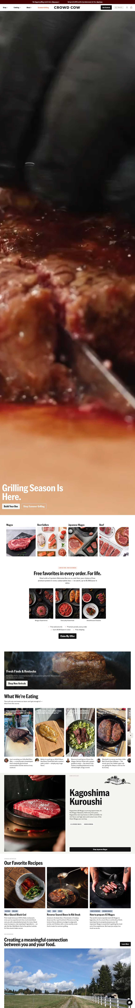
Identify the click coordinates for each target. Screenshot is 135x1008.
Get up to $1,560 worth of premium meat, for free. (85, 2)
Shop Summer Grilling (34, 506)
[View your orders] (131, 7)
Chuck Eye (108, 761)
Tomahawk (67, 918)
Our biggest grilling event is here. (42, 2)
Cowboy (76, 918)
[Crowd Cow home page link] (67, 7)
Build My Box (67, 1004)
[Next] (131, 735)
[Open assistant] (129, 1002)
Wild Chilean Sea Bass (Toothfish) (51, 760)
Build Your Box (11, 506)
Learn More (125, 944)
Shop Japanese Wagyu (100, 849)
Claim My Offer (67, 636)
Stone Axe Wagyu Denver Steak (82, 760)
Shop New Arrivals (17, 683)
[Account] (127, 7)
